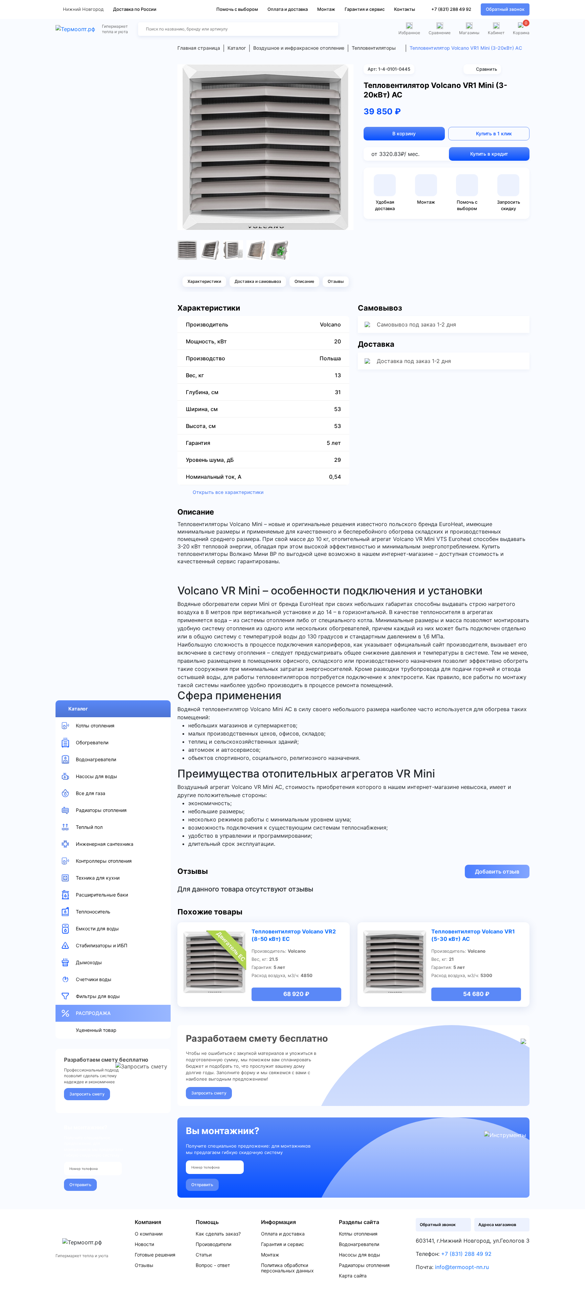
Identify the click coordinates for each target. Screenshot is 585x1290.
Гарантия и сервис (365, 9)
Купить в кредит (489, 154)
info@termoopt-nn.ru (462, 1267)
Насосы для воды (359, 1255)
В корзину (404, 133)
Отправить (80, 1184)
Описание (304, 281)
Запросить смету (87, 1093)
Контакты (404, 9)
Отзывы (336, 281)
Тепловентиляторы (374, 48)
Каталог (78, 708)
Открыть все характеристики (228, 492)
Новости (144, 1244)
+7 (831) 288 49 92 (451, 9)
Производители (213, 1244)
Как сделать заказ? (218, 1234)
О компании (148, 1234)
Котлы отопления (358, 1234)
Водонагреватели (359, 1244)
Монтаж (326, 9)
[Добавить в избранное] (346, 72)
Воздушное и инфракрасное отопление (298, 48)
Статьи (204, 1255)
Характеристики (204, 281)
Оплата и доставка (287, 9)
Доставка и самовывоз (258, 281)
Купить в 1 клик (494, 133)
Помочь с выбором (237, 9)
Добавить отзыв (497, 871)
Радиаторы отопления (364, 1265)
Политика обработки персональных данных (287, 1268)
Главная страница (198, 48)
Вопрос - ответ (213, 1265)
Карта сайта (353, 1275)
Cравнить (486, 69)
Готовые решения (155, 1255)
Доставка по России (134, 9)
